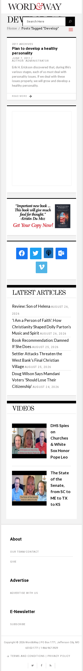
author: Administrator (30, 60)
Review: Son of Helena (31, 306)
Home (12, 28)
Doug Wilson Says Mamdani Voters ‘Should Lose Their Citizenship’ (36, 380)
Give (13, 561)
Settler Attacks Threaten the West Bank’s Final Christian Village (37, 360)
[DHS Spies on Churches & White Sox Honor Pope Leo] (29, 456)
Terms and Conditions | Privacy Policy (40, 656)
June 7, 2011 (21, 58)
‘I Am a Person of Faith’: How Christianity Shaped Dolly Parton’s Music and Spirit (41, 326)
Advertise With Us (24, 593)
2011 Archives (22, 44)
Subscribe (17, 624)
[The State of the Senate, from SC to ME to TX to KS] (29, 504)
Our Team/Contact (24, 551)
